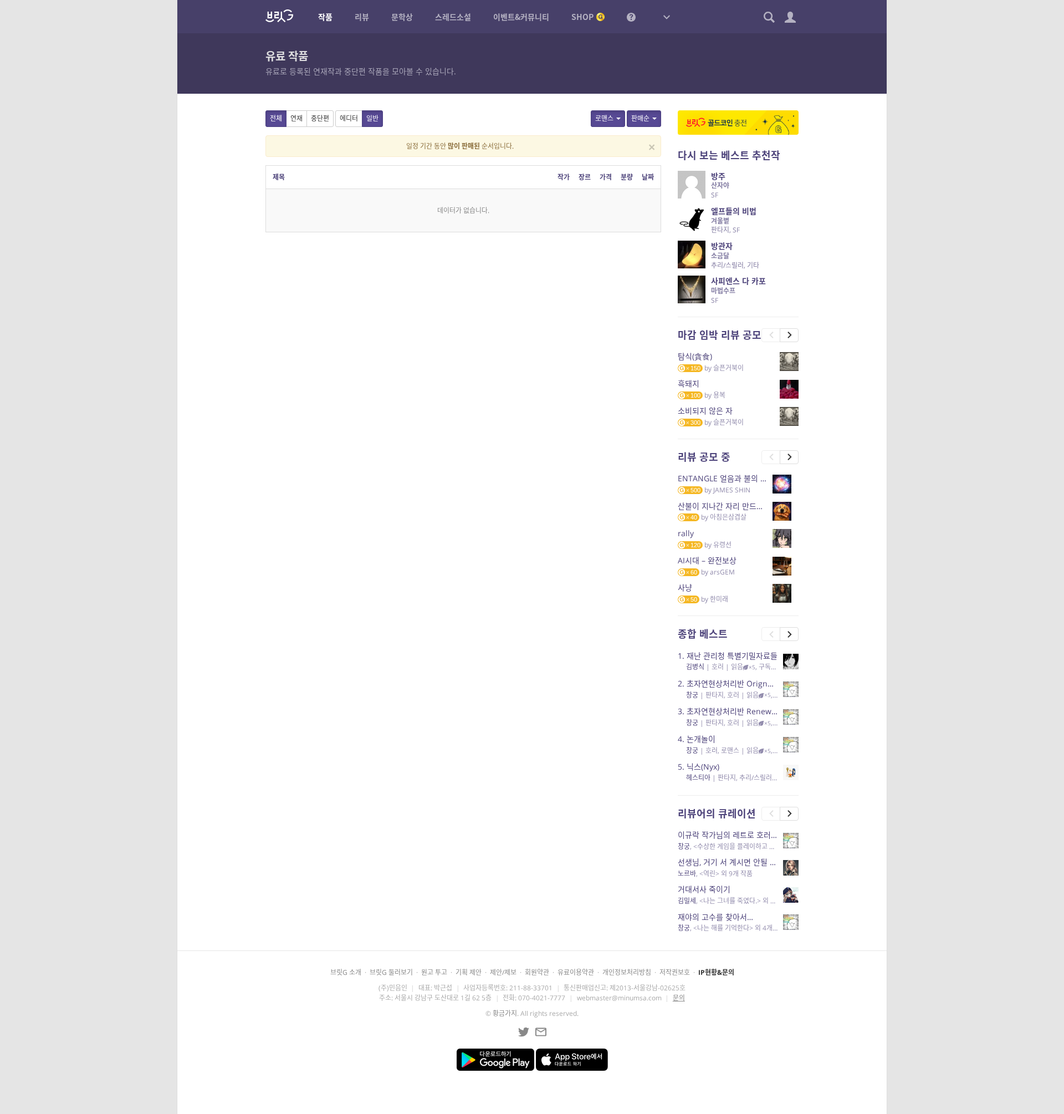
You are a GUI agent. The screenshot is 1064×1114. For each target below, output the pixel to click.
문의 (679, 998)
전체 (276, 118)
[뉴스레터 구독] (540, 1031)
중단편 (320, 118)
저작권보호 (674, 972)
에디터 (349, 118)
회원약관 (537, 972)
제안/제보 (503, 972)
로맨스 (604, 118)
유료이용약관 (575, 972)
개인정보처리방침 (626, 972)
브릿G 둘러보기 (391, 972)
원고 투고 (434, 972)
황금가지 (505, 1013)
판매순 (640, 118)
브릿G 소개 (345, 972)
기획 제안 (469, 972)
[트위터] (523, 1031)
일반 (372, 118)
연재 (296, 118)
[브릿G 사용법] (631, 16)
